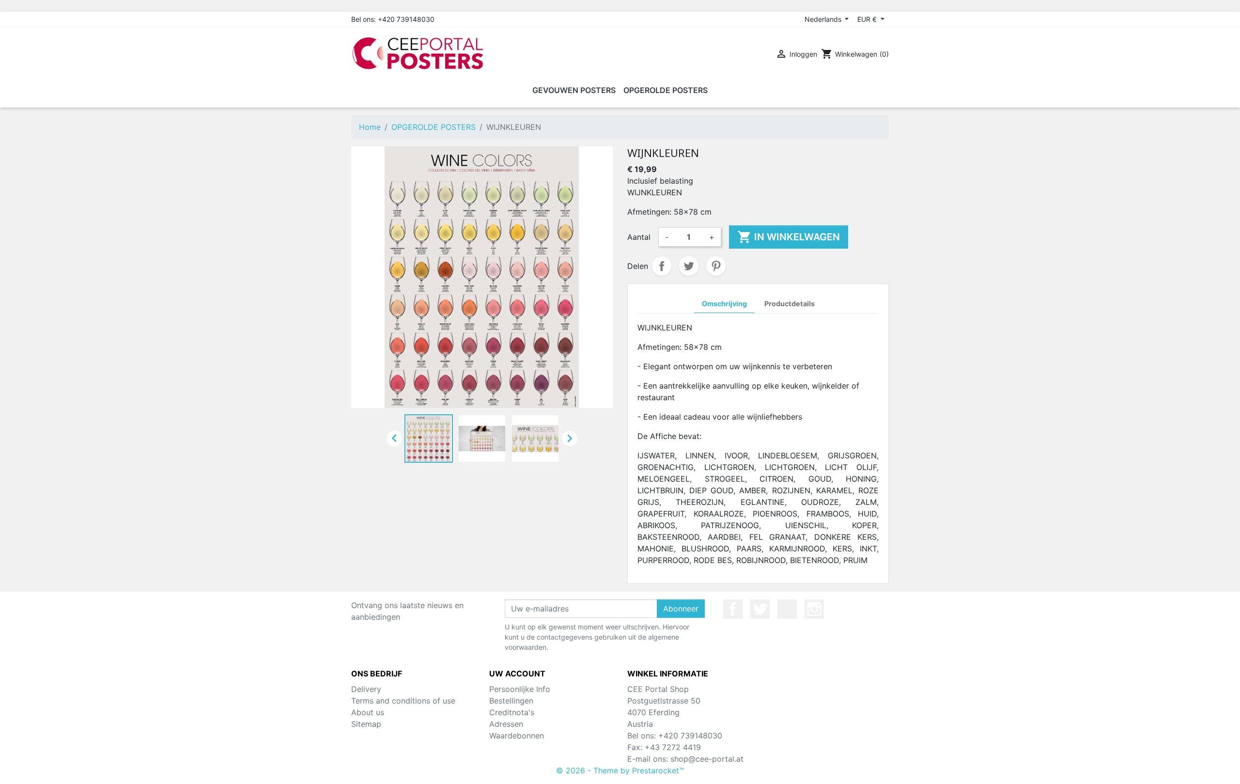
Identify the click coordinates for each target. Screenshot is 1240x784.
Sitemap (366, 724)
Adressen (506, 724)
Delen (661, 266)
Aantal (639, 237)
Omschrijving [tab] (724, 303)
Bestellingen (511, 701)
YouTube (787, 609)
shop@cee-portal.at (707, 759)
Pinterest (716, 266)
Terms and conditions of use (403, 701)
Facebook (733, 609)
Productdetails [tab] (789, 303)
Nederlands (824, 19)
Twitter (760, 609)
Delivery (366, 689)
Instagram (814, 609)
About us (367, 712)
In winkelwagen (788, 237)
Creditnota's (511, 712)
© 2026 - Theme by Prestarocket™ (620, 770)
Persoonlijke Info (519, 689)
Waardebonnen (516, 735)
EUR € (868, 19)
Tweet (688, 266)
